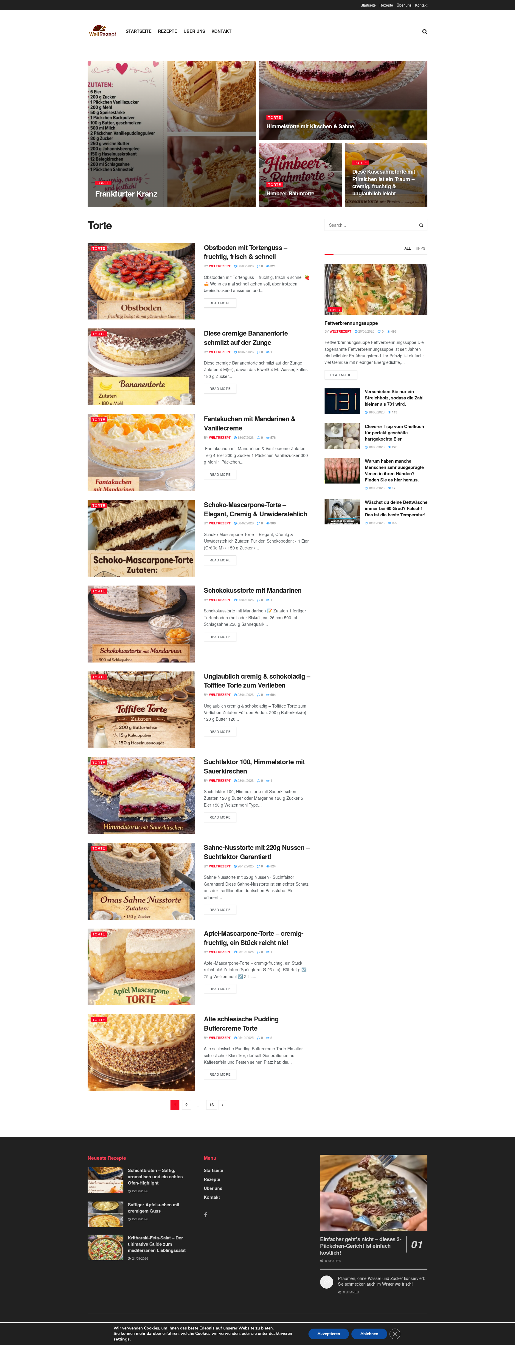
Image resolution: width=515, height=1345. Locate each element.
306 (272, 523)
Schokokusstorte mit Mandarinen (253, 590)
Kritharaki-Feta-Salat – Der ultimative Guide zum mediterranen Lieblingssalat (157, 1243)
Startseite (368, 4)
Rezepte (386, 4)
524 (272, 866)
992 (394, 523)
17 (393, 488)
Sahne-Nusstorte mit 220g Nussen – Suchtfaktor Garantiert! (256, 851)
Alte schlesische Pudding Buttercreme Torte (241, 1023)
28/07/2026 (277, 137)
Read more (220, 302)
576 (272, 437)
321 (272, 266)
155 (382, 205)
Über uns (404, 4)
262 (296, 205)
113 (394, 412)
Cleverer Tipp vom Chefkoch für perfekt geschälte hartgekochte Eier (394, 432)
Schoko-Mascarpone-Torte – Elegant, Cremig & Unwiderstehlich (255, 509)
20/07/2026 (277, 205)
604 (272, 694)
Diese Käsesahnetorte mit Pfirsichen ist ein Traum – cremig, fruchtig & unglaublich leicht (383, 182)
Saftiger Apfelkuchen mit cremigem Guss (153, 1207)
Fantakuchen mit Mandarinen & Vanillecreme (250, 423)
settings (122, 1339)
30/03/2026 (245, 265)
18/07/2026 (245, 351)
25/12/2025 (245, 1037)
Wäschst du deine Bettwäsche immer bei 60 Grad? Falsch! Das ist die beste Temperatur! (396, 508)
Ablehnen (369, 1334)
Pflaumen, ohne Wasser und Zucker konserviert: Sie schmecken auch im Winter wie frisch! (381, 1281)
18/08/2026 (375, 412)
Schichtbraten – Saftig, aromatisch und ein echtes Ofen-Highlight (155, 1176)
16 (212, 1105)
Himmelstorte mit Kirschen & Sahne (310, 126)
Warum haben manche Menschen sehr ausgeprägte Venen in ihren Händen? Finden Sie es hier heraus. (394, 470)
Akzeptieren (328, 1334)
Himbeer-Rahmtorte (290, 193)
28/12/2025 (245, 866)
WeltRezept (111, 205)
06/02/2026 (245, 599)
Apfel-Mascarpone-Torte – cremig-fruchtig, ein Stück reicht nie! (253, 937)
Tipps (420, 248)
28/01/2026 (245, 694)
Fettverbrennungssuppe (351, 322)
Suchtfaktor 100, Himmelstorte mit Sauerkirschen (254, 766)
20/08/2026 (365, 331)
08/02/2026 (245, 523)
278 (394, 447)
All (407, 248)
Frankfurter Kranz (126, 193)
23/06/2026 (363, 205)
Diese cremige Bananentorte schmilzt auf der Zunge (246, 337)
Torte (103, 183)
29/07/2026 (136, 205)
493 (393, 331)
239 (154, 205)
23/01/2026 (245, 780)
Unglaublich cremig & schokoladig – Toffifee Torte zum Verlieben (257, 680)
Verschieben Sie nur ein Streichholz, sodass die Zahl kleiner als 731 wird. (394, 397)
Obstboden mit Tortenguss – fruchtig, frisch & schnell (245, 252)
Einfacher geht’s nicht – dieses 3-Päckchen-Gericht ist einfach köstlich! (360, 1245)
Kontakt (421, 4)
